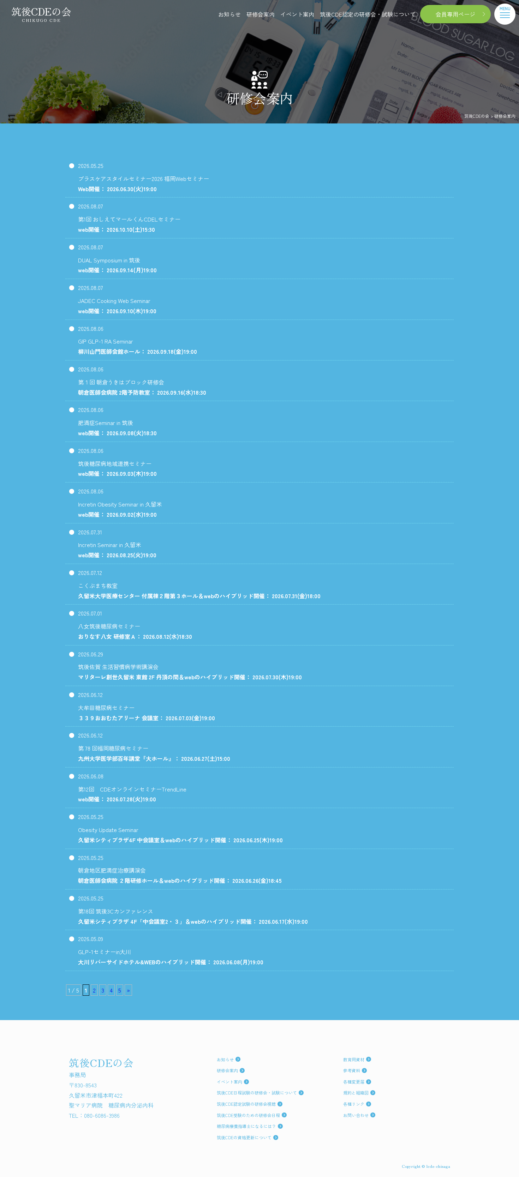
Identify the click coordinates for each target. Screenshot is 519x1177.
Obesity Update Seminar (180, 834)
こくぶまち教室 (199, 590)
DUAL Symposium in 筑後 (117, 265)
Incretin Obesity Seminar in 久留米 (120, 509)
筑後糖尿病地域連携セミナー (117, 468)
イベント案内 (297, 14)
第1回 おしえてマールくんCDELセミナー (129, 224)
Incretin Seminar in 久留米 (117, 549)
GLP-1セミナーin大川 (170, 956)
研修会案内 (260, 14)
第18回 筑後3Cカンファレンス (193, 916)
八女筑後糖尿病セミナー (135, 631)
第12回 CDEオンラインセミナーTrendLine (132, 794)
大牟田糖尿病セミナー (146, 712)
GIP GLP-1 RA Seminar (137, 346)
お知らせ (229, 14)
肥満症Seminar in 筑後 (117, 427)
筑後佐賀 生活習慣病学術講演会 (190, 671)
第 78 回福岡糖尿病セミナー (154, 753)
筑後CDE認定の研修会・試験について (368, 14)
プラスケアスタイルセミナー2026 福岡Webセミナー (143, 183)
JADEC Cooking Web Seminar (117, 305)
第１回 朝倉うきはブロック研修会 (142, 387)
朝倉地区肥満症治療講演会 (180, 875)
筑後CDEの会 (41, 14)
